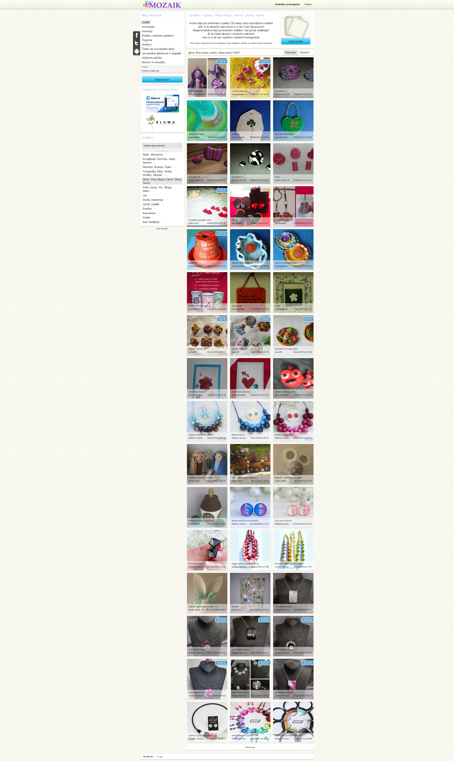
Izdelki (146, 22)
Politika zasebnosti (150, 70)
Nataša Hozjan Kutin (197, 437)
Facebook (136, 35)
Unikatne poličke (152, 57)
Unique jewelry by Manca (240, 94)
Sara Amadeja (195, 394)
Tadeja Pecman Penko (283, 609)
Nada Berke (194, 480)
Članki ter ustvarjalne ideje (158, 49)
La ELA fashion (239, 566)
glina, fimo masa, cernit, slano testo (162, 181)
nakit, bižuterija (155, 154)
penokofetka (194, 137)
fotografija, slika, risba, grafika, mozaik (157, 173)
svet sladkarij (153, 222)
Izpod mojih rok (282, 94)
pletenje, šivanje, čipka (160, 167)
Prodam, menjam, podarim (158, 35)
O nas (145, 66)
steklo (148, 217)
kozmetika (151, 213)
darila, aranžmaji (155, 199)
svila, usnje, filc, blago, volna (157, 189)
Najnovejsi (290, 52)
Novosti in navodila (153, 62)
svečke (149, 208)
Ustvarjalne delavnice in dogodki (161, 53)
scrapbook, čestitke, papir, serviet (159, 160)
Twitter (136, 43)
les (148, 195)
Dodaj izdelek (296, 41)
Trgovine (147, 40)
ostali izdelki (153, 204)
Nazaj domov (162, 79)
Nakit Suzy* (194, 223)
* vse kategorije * (162, 150)
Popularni (305, 52)
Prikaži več (250, 747)
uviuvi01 (192, 351)
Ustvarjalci (148, 26)
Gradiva (146, 44)
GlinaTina (236, 609)
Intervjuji (147, 31)
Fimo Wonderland (197, 94)
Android (136, 51)
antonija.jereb (238, 137)
